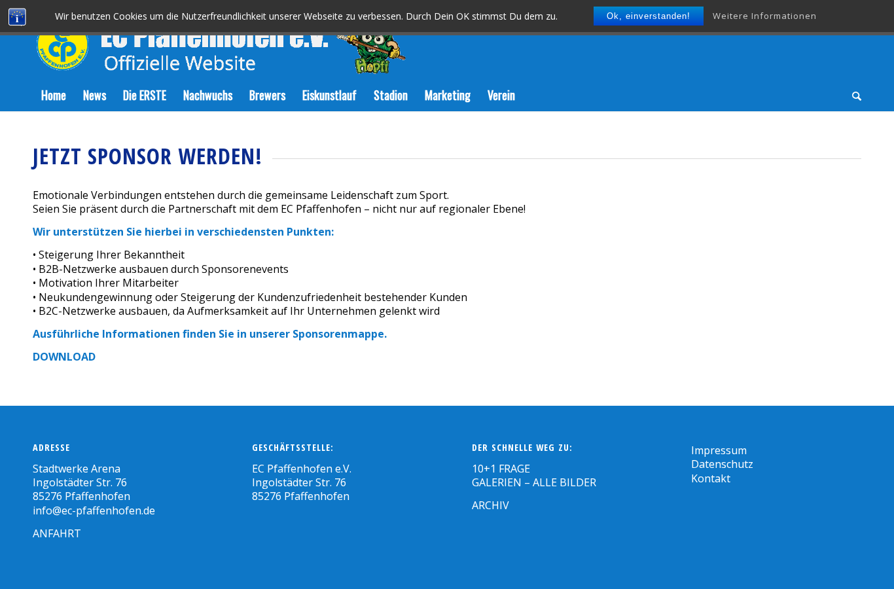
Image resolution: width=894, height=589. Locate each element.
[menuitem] (54, 95)
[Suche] (852, 95)
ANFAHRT (57, 533)
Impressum (719, 450)
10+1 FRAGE (501, 468)
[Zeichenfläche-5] (219, 39)
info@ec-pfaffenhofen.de (94, 510)
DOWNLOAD (64, 356)
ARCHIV (490, 505)
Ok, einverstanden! (648, 16)
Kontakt (710, 478)
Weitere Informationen (765, 16)
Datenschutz (722, 464)
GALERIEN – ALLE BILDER (534, 482)
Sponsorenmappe (338, 334)
